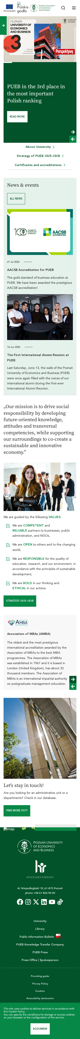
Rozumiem (40, 1028)
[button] (72, 132)
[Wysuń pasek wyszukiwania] (63, 8)
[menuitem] (40, 147)
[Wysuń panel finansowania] (3, 25)
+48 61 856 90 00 (44, 892)
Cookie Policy (16, 1011)
